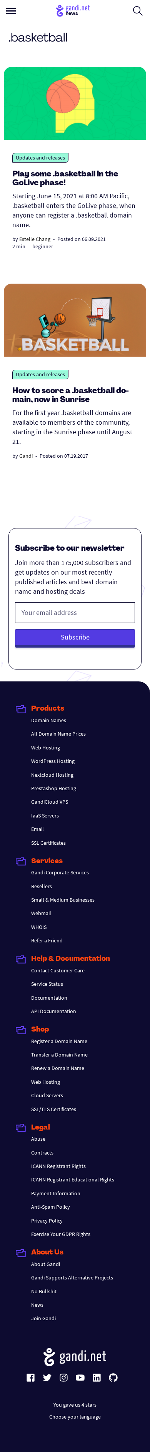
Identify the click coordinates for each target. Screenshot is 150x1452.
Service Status (47, 983)
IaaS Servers (45, 815)
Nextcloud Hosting (52, 774)
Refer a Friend (47, 940)
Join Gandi (43, 1318)
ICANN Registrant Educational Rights (72, 1179)
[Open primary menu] (11, 11)
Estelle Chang (34, 239)
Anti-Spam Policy (50, 1206)
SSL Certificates (48, 842)
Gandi (26, 455)
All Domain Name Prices (58, 733)
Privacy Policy (47, 1220)
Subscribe (75, 637)
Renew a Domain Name (57, 1068)
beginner (42, 246)
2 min (18, 246)
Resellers (41, 886)
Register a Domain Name (59, 1041)
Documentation (49, 997)
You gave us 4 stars (75, 1404)
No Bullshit (44, 1291)
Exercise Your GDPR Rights (60, 1234)
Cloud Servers (47, 1095)
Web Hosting (45, 747)
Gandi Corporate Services (60, 872)
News (37, 1304)
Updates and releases (40, 157)
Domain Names (48, 720)
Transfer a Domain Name (59, 1054)
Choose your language (75, 1417)
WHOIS (39, 927)
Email (37, 829)
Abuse (38, 1138)
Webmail (41, 913)
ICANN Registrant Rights (58, 1166)
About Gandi (45, 1264)
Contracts (42, 1152)
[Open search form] (138, 10)
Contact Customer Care (58, 970)
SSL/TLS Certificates (53, 1109)
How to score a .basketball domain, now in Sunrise (70, 395)
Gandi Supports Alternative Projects (72, 1277)
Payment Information (55, 1193)
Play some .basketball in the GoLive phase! (65, 179)
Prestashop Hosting (53, 788)
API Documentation (53, 1011)
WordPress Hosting (53, 761)
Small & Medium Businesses (63, 899)
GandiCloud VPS (49, 801)
